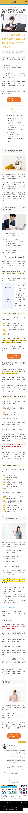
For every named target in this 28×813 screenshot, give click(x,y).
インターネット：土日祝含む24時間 (15, 123)
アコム (17, 7)
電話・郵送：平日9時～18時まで (16, 129)
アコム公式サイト (10, 607)
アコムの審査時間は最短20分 (14, 115)
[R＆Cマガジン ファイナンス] (14, 2)
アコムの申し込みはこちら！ (13, 99)
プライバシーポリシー (19, 806)
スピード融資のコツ (12, 132)
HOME (2, 802)
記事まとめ (10, 141)
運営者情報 (5, 806)
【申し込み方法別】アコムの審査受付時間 (15, 119)
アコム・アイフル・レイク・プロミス (12, 802)
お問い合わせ (14, 807)
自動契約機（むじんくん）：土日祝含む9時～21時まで (16, 126)
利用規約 (11, 806)
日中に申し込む (12, 136)
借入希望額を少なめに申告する (15, 138)
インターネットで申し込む (14, 134)
